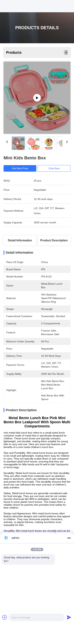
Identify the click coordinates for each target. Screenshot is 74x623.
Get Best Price (20, 168)
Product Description (54, 240)
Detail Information (20, 240)
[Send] (69, 617)
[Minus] (69, 538)
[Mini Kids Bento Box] (37, 98)
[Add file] (4, 617)
